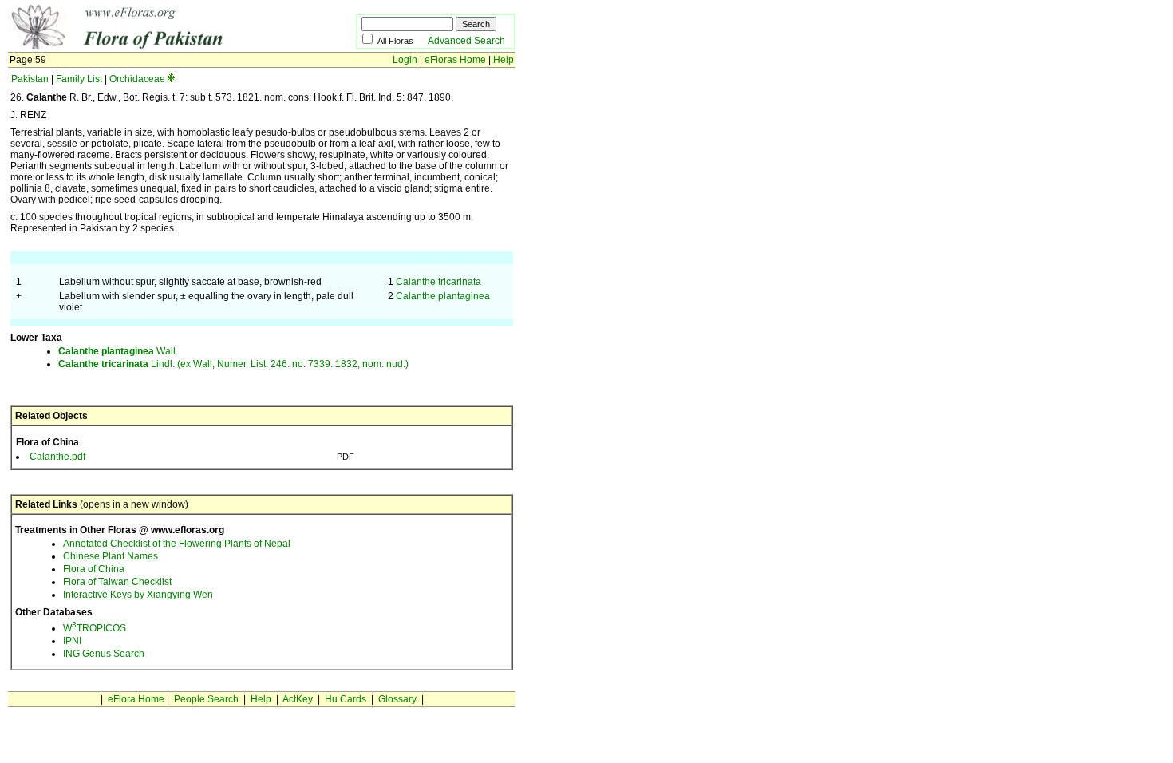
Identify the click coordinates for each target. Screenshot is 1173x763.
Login (405, 59)
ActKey (297, 699)
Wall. (118, 351)
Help (503, 59)
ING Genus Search (103, 653)
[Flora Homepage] (157, 46)
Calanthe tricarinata (438, 281)
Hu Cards (345, 699)
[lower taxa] (171, 79)
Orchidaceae (137, 79)
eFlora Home (136, 699)
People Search (206, 699)
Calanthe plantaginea (443, 296)
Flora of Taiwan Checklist (117, 581)
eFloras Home (455, 59)
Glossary (397, 699)
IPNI (72, 640)
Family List (79, 79)
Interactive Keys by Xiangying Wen (138, 594)
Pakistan (30, 79)
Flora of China (93, 569)
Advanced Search (466, 40)
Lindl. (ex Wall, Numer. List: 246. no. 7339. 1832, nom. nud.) (233, 364)
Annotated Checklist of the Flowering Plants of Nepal (176, 543)
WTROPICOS (94, 628)
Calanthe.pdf (57, 456)
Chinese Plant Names (110, 556)
